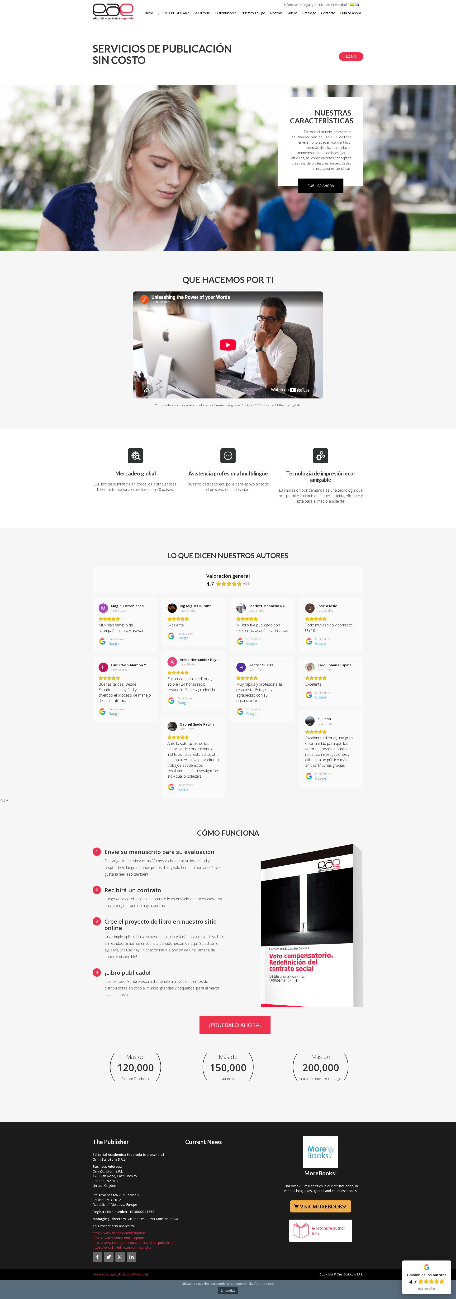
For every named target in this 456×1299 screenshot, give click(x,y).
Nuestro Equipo (253, 13)
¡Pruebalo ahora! (235, 1025)
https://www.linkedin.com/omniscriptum (123, 1247)
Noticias (276, 13)
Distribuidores (226, 13)
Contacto (328, 13)
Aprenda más (264, 1283)
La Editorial (201, 13)
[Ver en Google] (103, 608)
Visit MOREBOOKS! (323, 1206)
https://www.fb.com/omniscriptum (119, 1233)
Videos (292, 13)
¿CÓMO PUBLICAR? (173, 13)
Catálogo (309, 13)
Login (351, 56)
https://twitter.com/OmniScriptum (118, 1238)
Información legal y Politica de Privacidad (315, 4)
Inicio (149, 13)
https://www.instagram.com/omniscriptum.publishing (133, 1242)
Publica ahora (350, 13)
